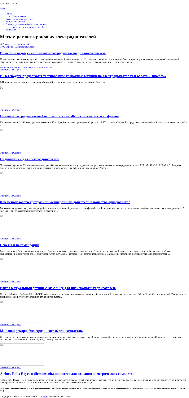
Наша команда (19, 16)
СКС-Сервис (6, 46)
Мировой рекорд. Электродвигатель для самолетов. (41, 331)
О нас (9, 13)
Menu (2, 8)
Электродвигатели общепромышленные (26, 24)
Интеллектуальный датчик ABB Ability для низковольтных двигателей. (58, 288)
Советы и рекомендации (19, 245)
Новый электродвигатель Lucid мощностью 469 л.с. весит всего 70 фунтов (59, 116)
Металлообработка (15, 21)
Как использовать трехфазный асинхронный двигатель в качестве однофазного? (65, 202)
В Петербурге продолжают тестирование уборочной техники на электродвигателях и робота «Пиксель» (83, 76)
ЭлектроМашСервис (25, 46)
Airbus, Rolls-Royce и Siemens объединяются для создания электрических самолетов (67, 374)
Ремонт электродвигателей (19, 19)
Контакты (11, 29)
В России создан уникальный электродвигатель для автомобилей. (53, 53)
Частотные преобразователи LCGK (29, 27)
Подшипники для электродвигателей (29, 159)
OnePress (44, 396)
